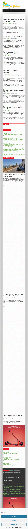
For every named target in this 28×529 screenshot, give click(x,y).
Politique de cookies (10, 527)
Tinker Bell (7, 23)
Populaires (6, 470)
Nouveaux (11, 470)
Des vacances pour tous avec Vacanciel (13, 37)
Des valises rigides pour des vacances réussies (13, 91)
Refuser (14, 520)
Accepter (14, 516)
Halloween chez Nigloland (14, 491)
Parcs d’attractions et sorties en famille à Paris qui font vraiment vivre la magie (13, 416)
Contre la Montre (7, 454)
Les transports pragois (15, 489)
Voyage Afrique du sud (8, 464)
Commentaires (17, 470)
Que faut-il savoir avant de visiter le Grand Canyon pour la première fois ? (13, 295)
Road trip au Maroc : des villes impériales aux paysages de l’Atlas (14, 175)
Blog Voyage (6, 452)
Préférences (14, 524)
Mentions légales (18, 527)
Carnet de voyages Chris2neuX (10, 453)
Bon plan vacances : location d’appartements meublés (11, 53)
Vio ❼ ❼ (5, 493)
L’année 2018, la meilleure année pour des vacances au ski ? (13, 20)
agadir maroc (6, 451)
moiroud (5, 489)
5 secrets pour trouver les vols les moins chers (12, 108)
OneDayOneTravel (7, 457)
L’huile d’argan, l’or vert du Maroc (10, 474)
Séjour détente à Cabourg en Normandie (11, 71)
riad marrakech (6, 462)
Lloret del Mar (6, 455)
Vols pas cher (6, 463)
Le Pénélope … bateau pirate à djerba (11, 472)
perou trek (5, 458)
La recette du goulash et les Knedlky (11, 477)
